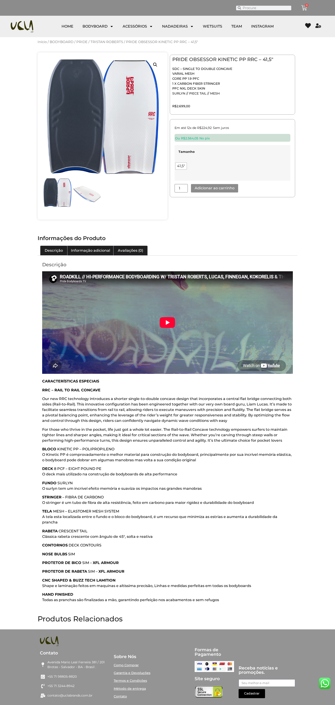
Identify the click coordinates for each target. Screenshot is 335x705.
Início (42, 42)
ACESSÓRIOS (135, 26)
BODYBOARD (95, 26)
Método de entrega (130, 689)
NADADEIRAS (175, 26)
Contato (120, 696)
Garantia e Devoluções (132, 673)
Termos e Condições (130, 681)
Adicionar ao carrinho (214, 188)
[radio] (181, 166)
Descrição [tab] (54, 250)
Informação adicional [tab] (90, 250)
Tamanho (186, 151)
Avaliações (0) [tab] (130, 250)
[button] (155, 65)
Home (67, 26)
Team (236, 26)
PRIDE (82, 42)
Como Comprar (126, 665)
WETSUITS (212, 26)
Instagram (262, 26)
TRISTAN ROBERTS (106, 42)
